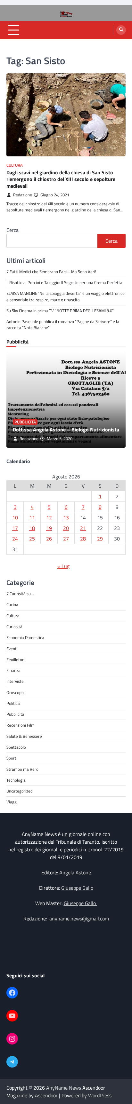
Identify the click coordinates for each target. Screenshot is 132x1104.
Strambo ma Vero (22, 769)
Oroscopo (15, 692)
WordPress (99, 1095)
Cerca (12, 230)
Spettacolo (16, 747)
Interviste (15, 681)
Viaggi (12, 802)
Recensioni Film (20, 725)
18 (32, 528)
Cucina (12, 604)
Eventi (12, 648)
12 (49, 517)
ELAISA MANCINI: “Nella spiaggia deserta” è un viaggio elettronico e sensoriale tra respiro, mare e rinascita (65, 296)
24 (15, 538)
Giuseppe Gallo (77, 888)
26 (49, 538)
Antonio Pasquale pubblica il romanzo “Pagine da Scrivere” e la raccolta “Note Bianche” (62, 324)
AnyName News (63, 1088)
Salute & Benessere (24, 736)
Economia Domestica (25, 637)
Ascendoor (46, 1095)
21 (83, 528)
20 (66, 528)
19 (49, 528)
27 (66, 538)
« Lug (63, 566)
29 (100, 538)
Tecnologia (16, 780)
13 (66, 517)
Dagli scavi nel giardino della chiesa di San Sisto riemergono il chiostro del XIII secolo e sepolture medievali (60, 179)
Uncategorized (19, 791)
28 (83, 538)
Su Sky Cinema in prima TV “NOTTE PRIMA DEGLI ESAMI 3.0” (60, 310)
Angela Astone (75, 872)
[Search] (121, 30)
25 (32, 538)
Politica (13, 703)
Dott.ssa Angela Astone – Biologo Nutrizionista (66, 429)
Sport (11, 758)
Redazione (22, 195)
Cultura (14, 165)
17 (15, 528)
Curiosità (14, 626)
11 (32, 517)
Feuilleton (15, 659)
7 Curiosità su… (20, 593)
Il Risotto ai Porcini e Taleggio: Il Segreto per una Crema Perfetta (64, 282)
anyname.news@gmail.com (78, 918)
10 (15, 517)
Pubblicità (25, 422)
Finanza (13, 670)
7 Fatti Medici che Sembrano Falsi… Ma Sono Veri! (51, 271)
